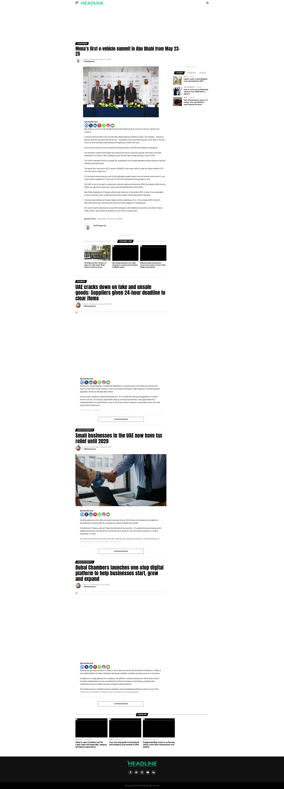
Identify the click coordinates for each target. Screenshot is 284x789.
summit (120, 219)
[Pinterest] (99, 125)
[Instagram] (108, 125)
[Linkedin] (95, 125)
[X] (91, 125)
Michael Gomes (90, 306)
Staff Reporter (89, 61)
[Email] (112, 125)
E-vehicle (111, 219)
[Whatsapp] (104, 125)
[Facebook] (86, 125)
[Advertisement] (142, 25)
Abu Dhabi (102, 219)
